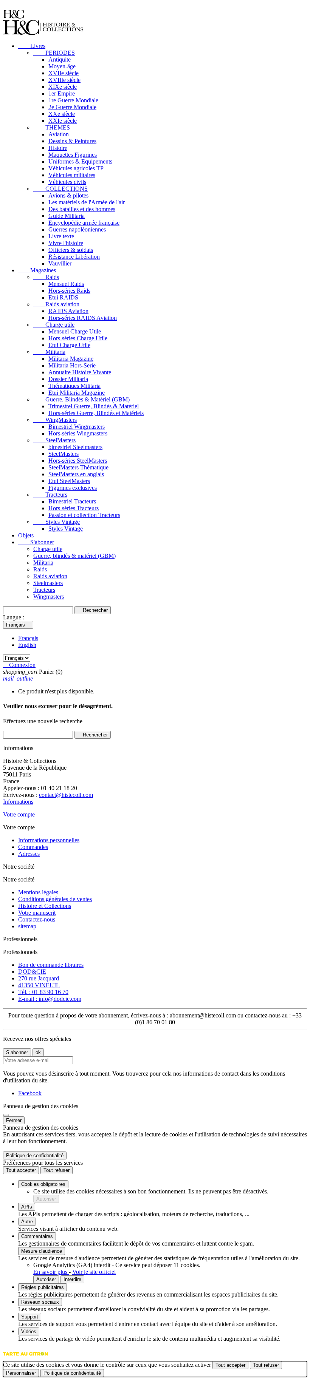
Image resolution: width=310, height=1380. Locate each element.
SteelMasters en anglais (76, 474)
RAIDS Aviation (68, 311)
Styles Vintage (56, 522)
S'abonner (36, 542)
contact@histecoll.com (66, 795)
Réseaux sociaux (40, 1302)
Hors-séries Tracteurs (73, 508)
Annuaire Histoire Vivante (79, 372)
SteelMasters (54, 440)
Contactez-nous (36, 919)
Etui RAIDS (63, 297)
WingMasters (55, 420)
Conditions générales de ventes (55, 899)
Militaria (49, 352)
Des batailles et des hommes (81, 209)
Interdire (72, 1279)
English (27, 645)
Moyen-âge (62, 66)
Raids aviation (56, 304)
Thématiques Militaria (74, 386)
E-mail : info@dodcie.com (49, 999)
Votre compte (19, 814)
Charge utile (53, 324)
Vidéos (28, 1331)
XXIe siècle (62, 120)
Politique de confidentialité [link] (35, 1155)
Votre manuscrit (37, 912)
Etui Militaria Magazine (76, 392)
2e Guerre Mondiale (72, 107)
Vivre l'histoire (65, 243)
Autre (27, 1221)
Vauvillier (59, 263)
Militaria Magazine (70, 358)
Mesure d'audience (41, 1251)
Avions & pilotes (68, 195)
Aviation (58, 134)
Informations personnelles (48, 840)
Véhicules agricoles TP (76, 168)
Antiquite (59, 59)
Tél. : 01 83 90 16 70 (43, 992)
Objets (26, 535)
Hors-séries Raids (69, 290)
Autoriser (46, 1199)
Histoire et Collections (44, 906)
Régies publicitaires (42, 1287)
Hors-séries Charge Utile (77, 338)
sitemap (27, 926)
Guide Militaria (66, 216)
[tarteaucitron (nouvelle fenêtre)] (25, 1357)
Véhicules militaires (71, 175)
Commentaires (37, 1236)
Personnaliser (21, 1373)
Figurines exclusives (72, 488)
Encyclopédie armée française (83, 222)
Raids (46, 277)
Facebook (30, 1093)
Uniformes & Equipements (80, 161)
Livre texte (61, 236)
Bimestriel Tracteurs (72, 501)
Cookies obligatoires (43, 1184)
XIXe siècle (62, 86)
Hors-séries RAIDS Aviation (82, 318)
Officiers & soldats (70, 250)
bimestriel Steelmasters (75, 447)
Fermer (14, 1120)
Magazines (37, 270)
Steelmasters (48, 583)
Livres (31, 46)
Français (28, 638)
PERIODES (54, 52)
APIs (26, 1207)
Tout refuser (56, 1170)
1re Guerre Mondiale (73, 100)
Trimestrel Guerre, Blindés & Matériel (93, 406)
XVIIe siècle (63, 73)
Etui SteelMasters (69, 481)
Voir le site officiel (94, 1272)
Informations (18, 801)
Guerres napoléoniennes (77, 229)
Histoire (57, 148)
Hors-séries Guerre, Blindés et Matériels (96, 413)
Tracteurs (50, 494)
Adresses (29, 854)
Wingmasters (48, 596)
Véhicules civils (67, 182)
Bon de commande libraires (51, 965)
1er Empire (61, 93)
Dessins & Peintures (72, 141)
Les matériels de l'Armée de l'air (86, 202)
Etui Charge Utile (69, 345)
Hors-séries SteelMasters (77, 460)
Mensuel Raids (66, 284)
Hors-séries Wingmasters (77, 433)
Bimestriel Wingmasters (76, 426)
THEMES (51, 127)
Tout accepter (21, 1170)
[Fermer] (6, 1115)
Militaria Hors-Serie (72, 365)
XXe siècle (61, 114)
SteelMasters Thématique (78, 467)
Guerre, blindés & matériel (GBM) (74, 556)
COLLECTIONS (60, 188)
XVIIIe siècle (64, 80)
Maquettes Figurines (72, 154)
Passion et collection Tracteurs (84, 515)
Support (29, 1317)
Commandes (33, 847)
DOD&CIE (32, 971)
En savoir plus (51, 1272)
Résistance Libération (74, 256)
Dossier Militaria (68, 379)
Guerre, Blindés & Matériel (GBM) (81, 399)
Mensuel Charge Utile (74, 331)
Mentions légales (38, 892)
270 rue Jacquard (38, 978)
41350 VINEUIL (39, 985)
